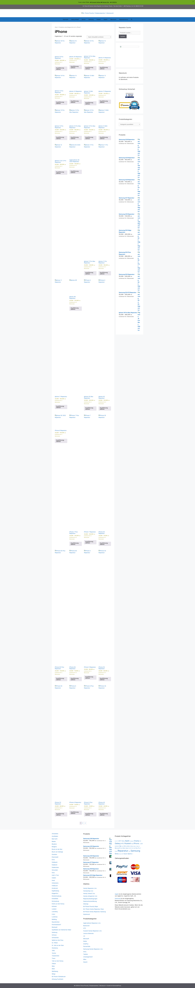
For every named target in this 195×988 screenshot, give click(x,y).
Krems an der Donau (58, 904)
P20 (134, 848)
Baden (54, 841)
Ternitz (54, 953)
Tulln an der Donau (57, 961)
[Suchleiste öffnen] (131, 19)
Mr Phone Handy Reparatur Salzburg (94, 911)
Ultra (120, 853)
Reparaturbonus (123, 19)
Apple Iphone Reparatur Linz (92, 923)
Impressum (86, 914)
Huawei (99, 19)
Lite (124, 846)
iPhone (136, 843)
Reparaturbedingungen (90, 898)
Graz (53, 872)
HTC (84, 928)
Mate (132, 846)
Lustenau (55, 917)
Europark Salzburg (96, 2)
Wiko (84, 959)
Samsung (91, 19)
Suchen (122, 36)
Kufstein (54, 906)
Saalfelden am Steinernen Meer (61, 930)
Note (127, 848)
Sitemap (85, 904)
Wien (53, 969)
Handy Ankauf (75, 19)
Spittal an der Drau (57, 940)
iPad (132, 843)
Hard (53, 880)
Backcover (86, 925)
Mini (121, 848)
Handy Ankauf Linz (89, 893)
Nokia (85, 941)
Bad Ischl (54, 839)
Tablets (85, 954)
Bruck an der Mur (57, 849)
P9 (130, 848)
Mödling (54, 919)
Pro (139, 848)
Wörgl (53, 974)
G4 (140, 841)
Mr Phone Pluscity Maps (90, 906)
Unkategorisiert (88, 957)
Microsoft (86, 938)
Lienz (53, 914)
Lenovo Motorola (88, 933)
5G (115, 841)
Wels (53, 966)
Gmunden (55, 870)
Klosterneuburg (56, 896)
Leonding (55, 911)
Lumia (127, 846)
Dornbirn (54, 854)
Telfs (53, 950)
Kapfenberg (55, 891)
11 (117, 841)
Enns (53, 859)
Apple (127, 841)
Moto (124, 848)
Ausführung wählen (60, 68)
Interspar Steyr (105, 2)
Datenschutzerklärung (90, 901)
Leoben (54, 909)
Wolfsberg (55, 971)
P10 (132, 848)
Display (136, 841)
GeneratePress (117, 985)
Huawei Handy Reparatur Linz (92, 931)
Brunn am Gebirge (57, 852)
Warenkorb (113, 19)
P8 (129, 848)
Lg (120, 846)
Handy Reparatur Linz (90, 888)
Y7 (132, 853)
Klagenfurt (55, 893)
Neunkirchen (55, 922)
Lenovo (117, 846)
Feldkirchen (55, 867)
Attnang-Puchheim (57, 979)
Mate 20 (138, 846)
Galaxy (118, 843)
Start (56, 27)
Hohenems (55, 883)
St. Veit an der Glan (58, 945)
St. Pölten (55, 943)
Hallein (54, 878)
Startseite (65, 19)
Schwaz (54, 935)
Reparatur (123, 850)
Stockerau (55, 948)
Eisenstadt (55, 857)
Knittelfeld (55, 898)
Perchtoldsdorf (56, 924)
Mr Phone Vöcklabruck (59, 976)
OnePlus (85, 944)
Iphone (83, 19)
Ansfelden (55, 836)
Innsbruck (55, 888)
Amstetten (55, 833)
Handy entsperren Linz (90, 896)
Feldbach (54, 862)
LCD (141, 843)
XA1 (122, 853)
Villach (54, 963)
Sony (84, 951)
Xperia (130, 854)
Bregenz (54, 846)
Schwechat (55, 937)
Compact (132, 841)
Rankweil (54, 927)
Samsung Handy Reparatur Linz (93, 949)
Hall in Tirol (55, 875)
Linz (122, 846)
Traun (53, 958)
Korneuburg (55, 901)
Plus (137, 848)
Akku (123, 841)
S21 (129, 851)
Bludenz (54, 844)
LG (84, 936)
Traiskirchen (55, 956)
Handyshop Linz (88, 891)
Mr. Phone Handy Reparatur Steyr (93, 909)
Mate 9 (134, 846)
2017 (119, 841)
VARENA (114, 2)
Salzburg (54, 932)
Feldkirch (54, 865)
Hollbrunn (55, 885)
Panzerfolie (86, 946)
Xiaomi (105, 19)
